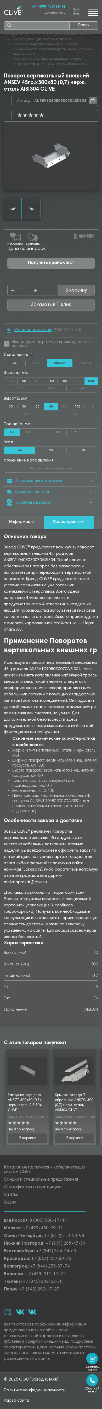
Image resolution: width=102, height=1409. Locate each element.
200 (64, 381)
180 (82, 450)
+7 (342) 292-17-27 (39, 1289)
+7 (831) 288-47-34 (66, 1243)
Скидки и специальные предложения (41, 1179)
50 (13, 380)
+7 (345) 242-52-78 (43, 1282)
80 (24, 381)
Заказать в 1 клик (51, 304)
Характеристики (68, 522)
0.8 (30, 431)
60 (37, 406)
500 (57, 387)
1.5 (74, 432)
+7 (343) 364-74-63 (56, 1251)
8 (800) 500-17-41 (48, 1221)
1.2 (58, 432)
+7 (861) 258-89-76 (51, 1259)
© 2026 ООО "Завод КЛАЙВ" (31, 1379)
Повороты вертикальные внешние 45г (45, 44)
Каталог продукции (33, 330)
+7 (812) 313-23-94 (64, 1236)
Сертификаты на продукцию (33, 1187)
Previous (8, 156)
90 (51, 450)
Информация (22, 522)
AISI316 (88, 363)
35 (11, 406)
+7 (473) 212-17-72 (46, 1274)
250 (79, 380)
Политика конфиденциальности (34, 1390)
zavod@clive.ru (55, 13)
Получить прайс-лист (51, 263)
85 (67, 405)
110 (93, 405)
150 (51, 381)
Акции (10, 1202)
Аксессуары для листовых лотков (42, 39)
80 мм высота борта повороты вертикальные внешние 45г (52, 52)
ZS (19, 364)
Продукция (13, 34)
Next (94, 156)
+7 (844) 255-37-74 (50, 1266)
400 (26, 387)
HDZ (40, 363)
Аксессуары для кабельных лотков (61, 34)
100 (38, 381)
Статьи (11, 1195)
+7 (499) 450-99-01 (49, 7)
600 (88, 387)
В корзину (27, 1138)
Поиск (83, 25)
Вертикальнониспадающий (64, 467)
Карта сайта (16, 1400)
